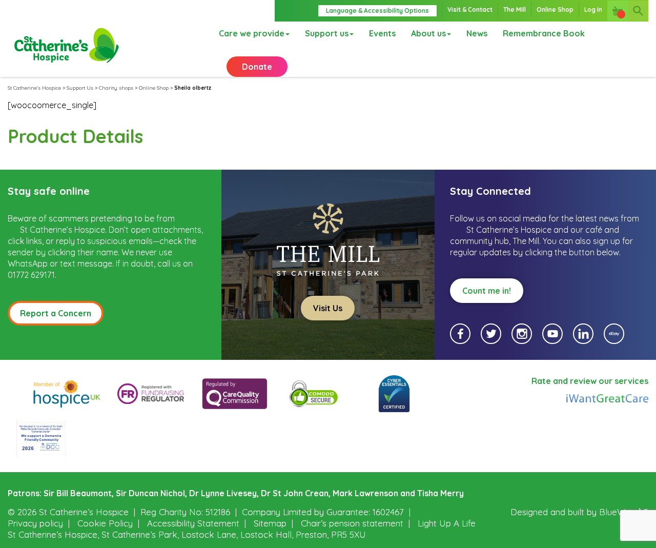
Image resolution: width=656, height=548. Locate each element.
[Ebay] (614, 333)
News (476, 33)
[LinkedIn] (583, 333)
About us (428, 33)
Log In (593, 9)
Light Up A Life (447, 523)
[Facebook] (460, 333)
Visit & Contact (470, 9)
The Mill (514, 9)
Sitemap (270, 523)
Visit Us (327, 308)
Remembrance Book (544, 33)
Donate (257, 67)
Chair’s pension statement (352, 523)
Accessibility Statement (193, 523)
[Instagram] (521, 333)
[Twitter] (491, 333)
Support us (326, 33)
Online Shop (555, 9)
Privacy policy (35, 523)
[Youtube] (552, 333)
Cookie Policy (105, 523)
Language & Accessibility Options (377, 10)
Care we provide (251, 33)
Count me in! (486, 291)
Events (382, 33)
